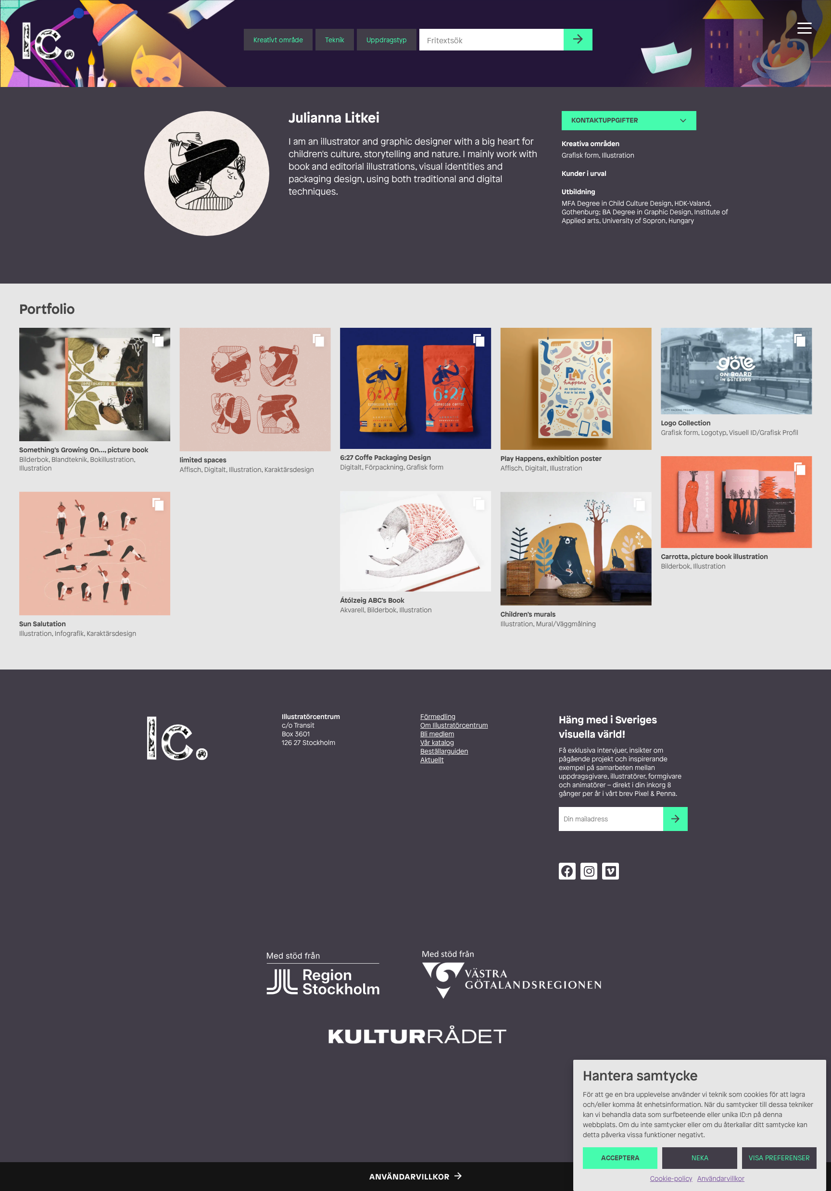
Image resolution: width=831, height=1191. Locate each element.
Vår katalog (437, 742)
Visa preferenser (779, 1158)
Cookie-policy (671, 1178)
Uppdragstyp (386, 39)
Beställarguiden (444, 751)
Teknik (334, 39)
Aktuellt (432, 760)
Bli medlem (437, 734)
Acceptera (620, 1158)
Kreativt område (278, 39)
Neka (700, 1158)
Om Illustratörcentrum (454, 725)
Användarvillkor (720, 1178)
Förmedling (437, 716)
